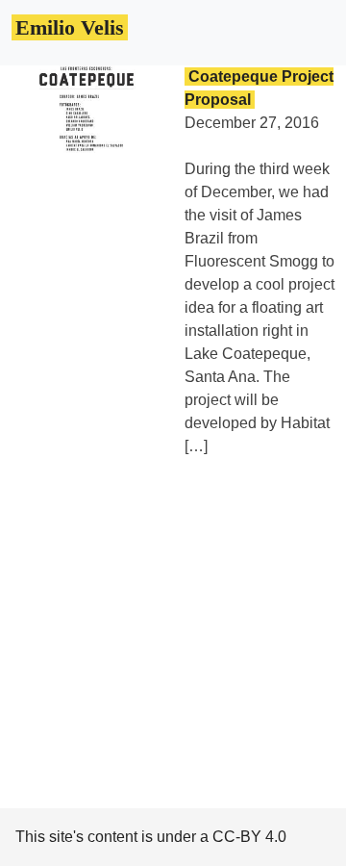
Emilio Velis (69, 27)
